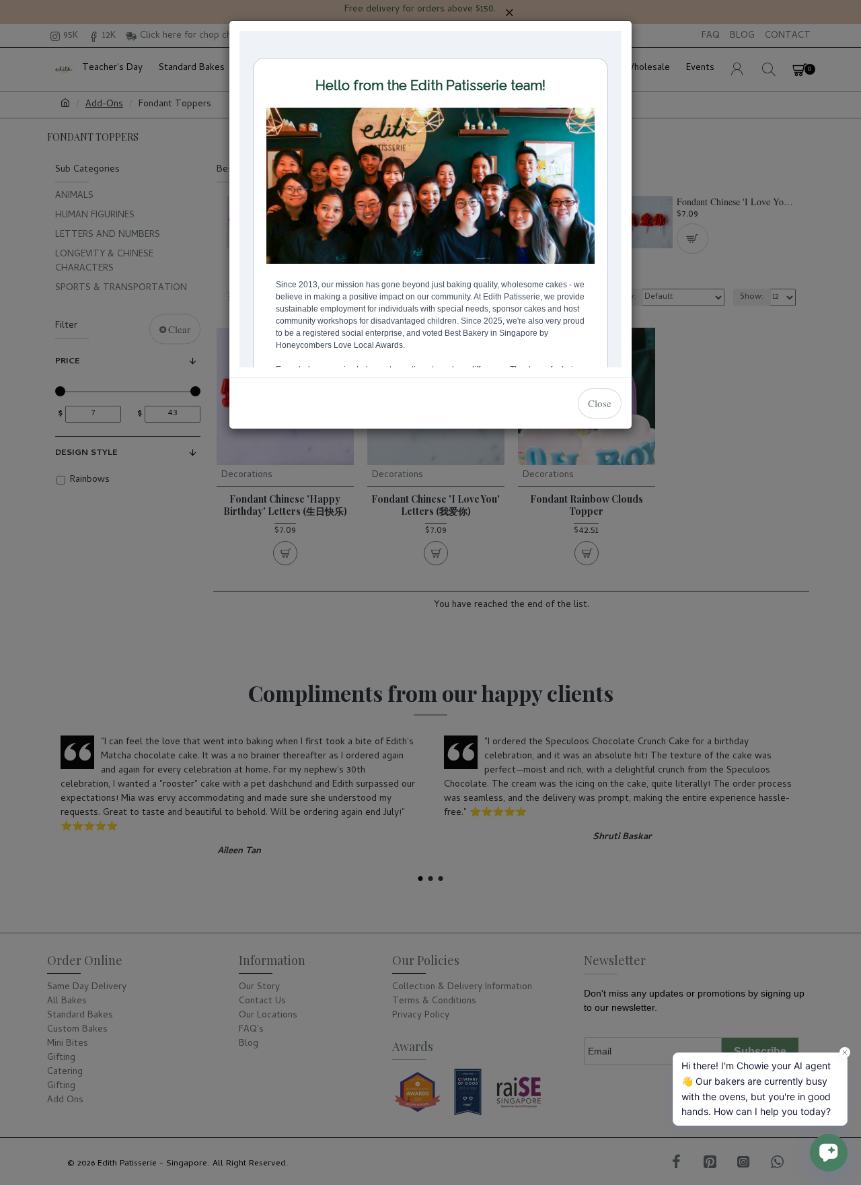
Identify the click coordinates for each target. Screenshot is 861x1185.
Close (599, 403)
